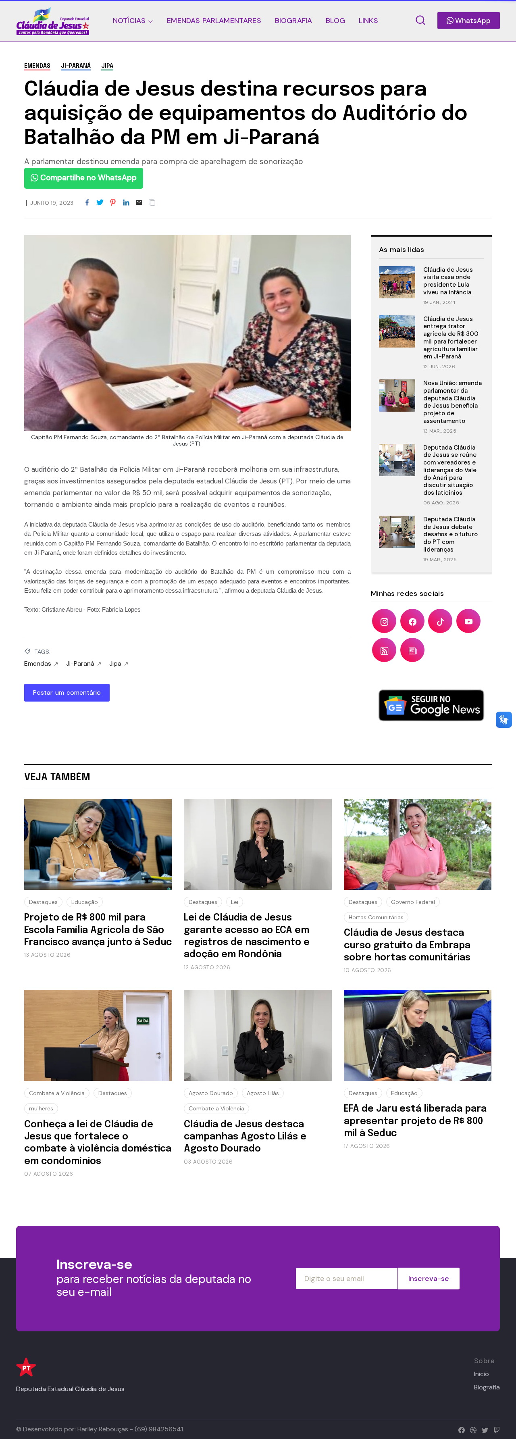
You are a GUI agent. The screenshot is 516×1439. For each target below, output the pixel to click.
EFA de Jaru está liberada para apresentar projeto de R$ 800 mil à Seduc (415, 1121)
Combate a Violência (57, 1093)
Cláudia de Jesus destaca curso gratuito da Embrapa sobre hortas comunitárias (407, 945)
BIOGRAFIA (293, 20)
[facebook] (460, 1429)
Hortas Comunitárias (376, 917)
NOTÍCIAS (129, 20)
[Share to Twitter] (100, 202)
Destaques (43, 902)
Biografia (487, 1387)
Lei (234, 902)
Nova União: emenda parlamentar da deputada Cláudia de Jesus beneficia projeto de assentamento (452, 402)
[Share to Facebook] (87, 202)
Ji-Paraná (76, 66)
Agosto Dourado (211, 1093)
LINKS (368, 20)
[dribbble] (471, 1429)
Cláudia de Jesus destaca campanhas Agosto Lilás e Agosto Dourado (245, 1137)
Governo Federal (413, 902)
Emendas (37, 66)
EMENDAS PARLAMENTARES (214, 20)
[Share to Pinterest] (113, 202)
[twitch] (495, 1429)
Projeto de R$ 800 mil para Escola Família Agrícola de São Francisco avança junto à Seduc (98, 930)
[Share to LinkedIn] (126, 202)
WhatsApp (472, 20)
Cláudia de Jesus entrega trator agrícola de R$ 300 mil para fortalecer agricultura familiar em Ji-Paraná (451, 338)
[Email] (139, 202)
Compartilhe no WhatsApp (87, 178)
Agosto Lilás (263, 1093)
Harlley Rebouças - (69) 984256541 (130, 1429)
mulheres (41, 1108)
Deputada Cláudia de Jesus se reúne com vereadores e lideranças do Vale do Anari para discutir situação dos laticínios (449, 470)
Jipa (107, 66)
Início (481, 1374)
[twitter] (483, 1429)
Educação (84, 902)
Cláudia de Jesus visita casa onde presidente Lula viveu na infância (448, 281)
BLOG (335, 20)
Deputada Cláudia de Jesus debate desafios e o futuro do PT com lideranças (450, 534)
